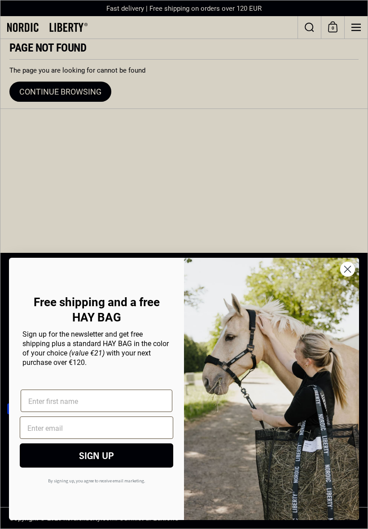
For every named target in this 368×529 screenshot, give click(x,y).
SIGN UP (96, 455)
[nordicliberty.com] (149, 27)
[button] (309, 27)
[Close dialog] (347, 269)
